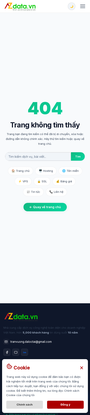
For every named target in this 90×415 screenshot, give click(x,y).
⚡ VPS (23, 181)
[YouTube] (15, 352)
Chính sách (25, 404)
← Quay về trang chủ (45, 207)
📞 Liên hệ (56, 191)
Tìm (78, 156)
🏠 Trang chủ (21, 170)
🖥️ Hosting (46, 170)
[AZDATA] (19, 6)
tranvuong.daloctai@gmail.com (31, 341)
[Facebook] (6, 352)
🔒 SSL (42, 181)
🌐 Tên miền (70, 170)
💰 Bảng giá (64, 181)
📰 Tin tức (33, 191)
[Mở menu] (83, 6)
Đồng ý (65, 404)
